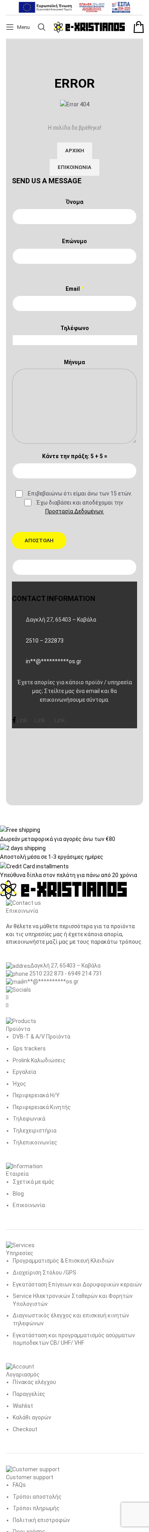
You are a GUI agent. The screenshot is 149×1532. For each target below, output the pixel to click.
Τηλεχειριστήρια (34, 1130)
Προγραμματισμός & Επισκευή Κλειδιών (63, 1260)
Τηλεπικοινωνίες (35, 1142)
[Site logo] (89, 26)
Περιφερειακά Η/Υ (36, 1095)
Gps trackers (29, 1048)
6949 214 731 (85, 973)
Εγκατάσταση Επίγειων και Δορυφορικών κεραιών (77, 1284)
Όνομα (74, 202)
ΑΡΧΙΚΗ (74, 151)
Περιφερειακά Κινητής (42, 1107)
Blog (18, 1193)
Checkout (25, 1429)
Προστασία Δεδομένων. (74, 511)
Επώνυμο (74, 241)
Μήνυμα (74, 362)
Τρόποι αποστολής (37, 1497)
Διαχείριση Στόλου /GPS (44, 1272)
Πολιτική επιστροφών (41, 1520)
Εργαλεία (24, 1072)
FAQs (19, 1485)
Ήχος (19, 1084)
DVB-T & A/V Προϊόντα (41, 1036)
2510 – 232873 (45, 640)
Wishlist (23, 1406)
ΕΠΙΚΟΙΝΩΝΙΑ (74, 167)
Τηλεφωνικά (29, 1118)
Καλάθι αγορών (32, 1417)
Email (74, 289)
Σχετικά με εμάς (33, 1182)
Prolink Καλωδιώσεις (39, 1060)
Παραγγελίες (29, 1394)
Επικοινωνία (29, 1205)
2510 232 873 (46, 973)
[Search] (42, 27)
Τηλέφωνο (74, 328)
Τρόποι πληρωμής (36, 1508)
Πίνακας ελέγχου (34, 1382)
